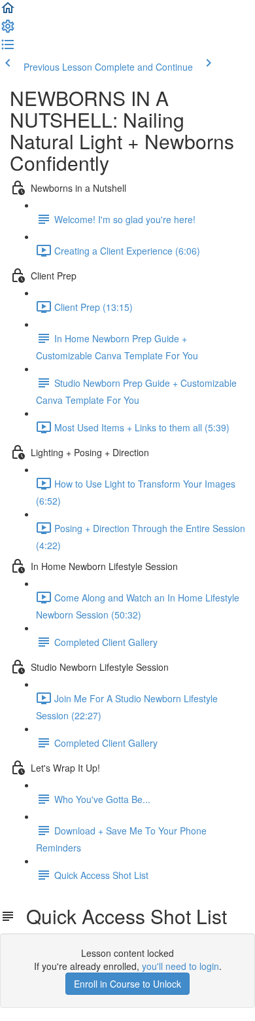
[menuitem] (8, 30)
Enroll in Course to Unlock (127, 983)
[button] (8, 11)
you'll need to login (180, 966)
